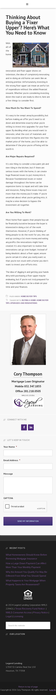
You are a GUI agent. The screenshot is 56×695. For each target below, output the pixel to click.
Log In (52, 690)
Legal (8, 616)
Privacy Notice (40, 612)
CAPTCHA (8, 498)
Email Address (11, 460)
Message (8, 473)
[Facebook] (24, 427)
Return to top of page (28, 687)
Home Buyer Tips (29, 296)
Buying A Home (29, 300)
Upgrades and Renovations (23, 303)
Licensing (18, 616)
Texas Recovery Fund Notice (30, 608)
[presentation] (25, 506)
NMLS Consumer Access (18, 612)
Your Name (10, 446)
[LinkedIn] (31, 427)
